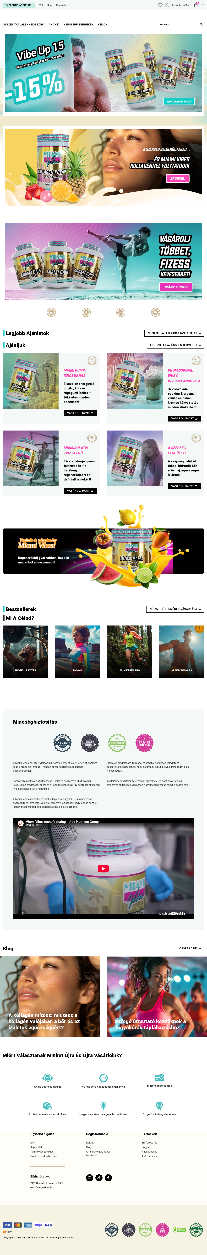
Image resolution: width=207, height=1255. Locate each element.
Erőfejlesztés (149, 1142)
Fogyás (146, 1147)
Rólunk (90, 1142)
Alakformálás (149, 1156)
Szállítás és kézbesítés (43, 1156)
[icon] (160, 5)
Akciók (54, 24)
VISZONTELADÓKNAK (18, 5)
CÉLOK (102, 24)
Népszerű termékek (79, 24)
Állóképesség (149, 1151)
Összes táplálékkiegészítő (23, 24)
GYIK (41, 5)
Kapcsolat (61, 5)
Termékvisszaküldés (42, 1151)
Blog (49, 5)
